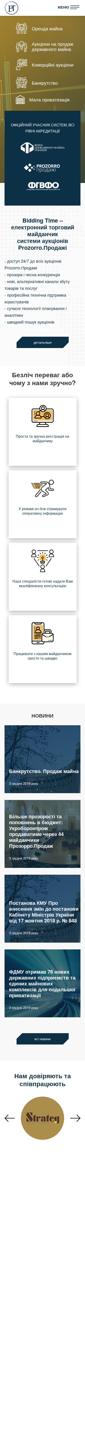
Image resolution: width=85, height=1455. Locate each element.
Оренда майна (47, 28)
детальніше (43, 342)
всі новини (42, 1038)
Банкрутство (45, 82)
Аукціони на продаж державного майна (52, 46)
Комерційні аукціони (52, 64)
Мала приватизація (49, 99)
